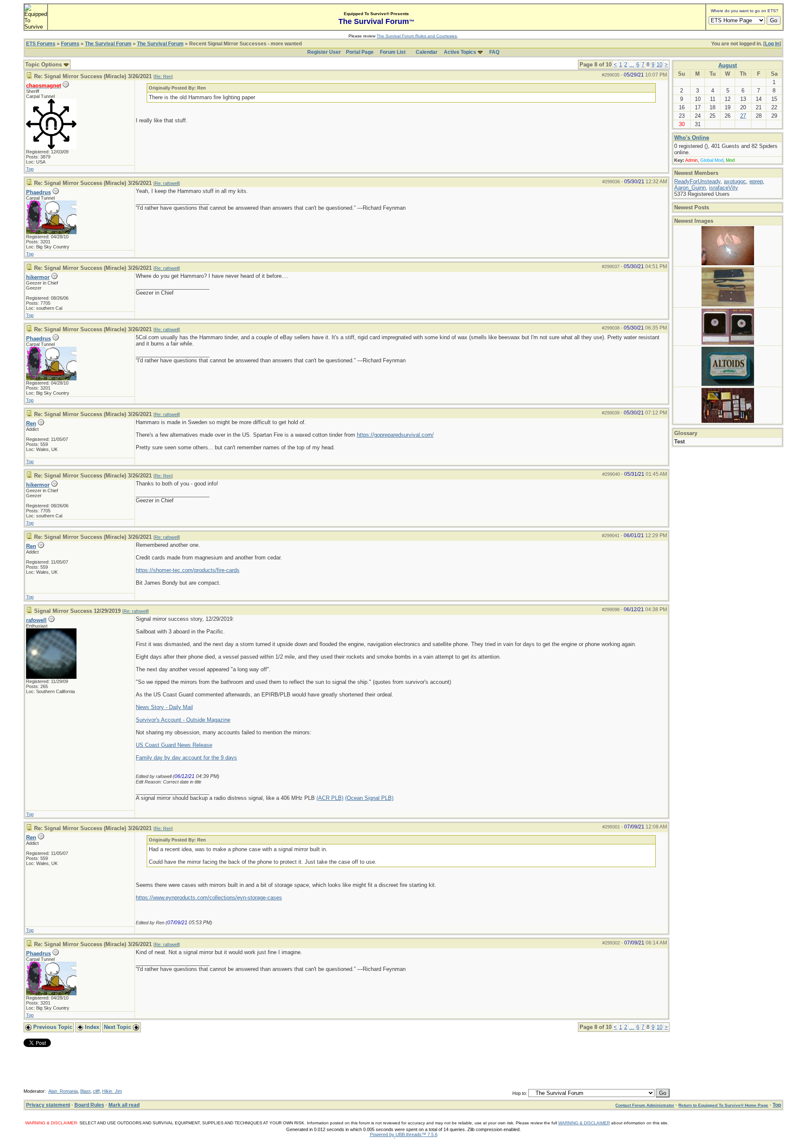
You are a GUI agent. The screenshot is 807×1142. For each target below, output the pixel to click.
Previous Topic (52, 1027)
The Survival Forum (108, 44)
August (727, 65)
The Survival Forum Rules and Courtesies (417, 36)
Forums (70, 44)
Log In (772, 44)
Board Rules (89, 1105)
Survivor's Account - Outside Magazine (183, 720)
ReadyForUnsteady (697, 181)
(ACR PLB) (329, 798)
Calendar (427, 52)
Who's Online (691, 138)
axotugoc (735, 181)
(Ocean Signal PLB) (369, 798)
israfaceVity (723, 188)
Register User (324, 52)
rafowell (36, 620)
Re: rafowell (167, 183)
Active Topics (460, 52)
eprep (756, 181)
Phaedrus (38, 192)
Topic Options (44, 64)
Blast (85, 1091)
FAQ (494, 52)
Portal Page (360, 52)
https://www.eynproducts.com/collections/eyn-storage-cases (209, 897)
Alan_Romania (63, 1091)
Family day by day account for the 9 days (186, 757)
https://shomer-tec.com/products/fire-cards (188, 570)
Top (30, 168)
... (631, 64)
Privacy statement (48, 1105)
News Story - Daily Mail (164, 707)
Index (91, 1027)
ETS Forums (40, 44)
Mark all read (124, 1105)
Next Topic (118, 1027)
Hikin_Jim (112, 1091)
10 (659, 64)
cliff (96, 1091)
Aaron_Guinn (690, 188)
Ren (31, 423)
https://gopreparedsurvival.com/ (395, 435)
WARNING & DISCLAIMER (584, 1123)
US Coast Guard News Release (174, 745)
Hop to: (519, 1093)
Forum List (393, 52)
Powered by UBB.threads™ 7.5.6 (404, 1134)
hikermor (38, 277)
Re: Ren (163, 76)
